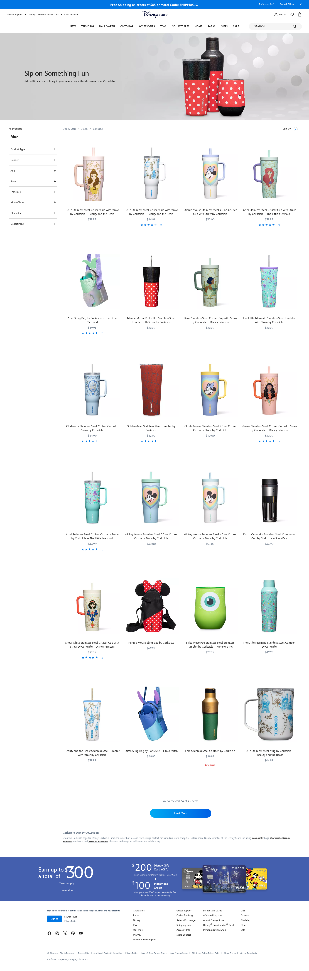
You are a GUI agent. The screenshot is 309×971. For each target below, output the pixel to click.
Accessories (146, 26)
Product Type (18, 149)
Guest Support (15, 14)
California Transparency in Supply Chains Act (67, 959)
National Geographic (144, 939)
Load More (180, 813)
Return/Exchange (185, 920)
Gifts (224, 26)
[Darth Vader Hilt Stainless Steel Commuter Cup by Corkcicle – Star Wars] (269, 498)
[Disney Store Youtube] (81, 933)
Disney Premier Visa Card (218, 925)
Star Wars (138, 929)
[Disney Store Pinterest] (73, 933)
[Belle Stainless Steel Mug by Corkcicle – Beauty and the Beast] (269, 714)
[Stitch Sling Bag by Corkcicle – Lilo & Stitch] (151, 714)
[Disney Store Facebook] (49, 933)
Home (198, 26)
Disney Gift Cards (212, 910)
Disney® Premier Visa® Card (43, 14)
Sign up (54, 919)
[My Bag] (300, 14)
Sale (236, 26)
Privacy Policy (70, 921)
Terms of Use (84, 953)
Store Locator (70, 14)
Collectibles (180, 26)
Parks (211, 26)
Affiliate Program (212, 915)
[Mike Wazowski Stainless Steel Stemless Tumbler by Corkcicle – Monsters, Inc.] (210, 606)
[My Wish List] (292, 14)
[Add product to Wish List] (118, 142)
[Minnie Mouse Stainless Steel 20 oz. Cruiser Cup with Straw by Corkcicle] (210, 390)
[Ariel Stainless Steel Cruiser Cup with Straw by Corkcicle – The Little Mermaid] (269, 173)
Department (17, 223)
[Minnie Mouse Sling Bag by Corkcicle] (151, 606)
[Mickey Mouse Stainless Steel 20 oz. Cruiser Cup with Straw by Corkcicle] (151, 498)
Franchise (16, 191)
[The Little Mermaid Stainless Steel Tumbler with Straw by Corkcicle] (269, 281)
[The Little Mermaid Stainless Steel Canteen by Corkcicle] (269, 606)
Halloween (107, 26)
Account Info (183, 929)
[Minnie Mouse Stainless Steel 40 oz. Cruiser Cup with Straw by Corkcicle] (210, 173)
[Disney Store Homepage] (155, 14)
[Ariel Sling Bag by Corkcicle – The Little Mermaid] (92, 281)
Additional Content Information (108, 953)
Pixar (135, 925)
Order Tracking (184, 915)
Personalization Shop (214, 929)
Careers (245, 915)
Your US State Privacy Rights (153, 953)
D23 (243, 910)
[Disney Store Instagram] (57, 933)
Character (16, 213)
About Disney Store (213, 920)
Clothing (126, 26)
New (73, 26)
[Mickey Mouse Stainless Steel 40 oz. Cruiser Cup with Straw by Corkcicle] (210, 498)
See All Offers (287, 4)
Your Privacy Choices (179, 953)
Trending (87, 26)
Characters (139, 910)
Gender (15, 160)
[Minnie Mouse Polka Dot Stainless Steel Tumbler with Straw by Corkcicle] (151, 281)
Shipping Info (183, 925)
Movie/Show (17, 202)
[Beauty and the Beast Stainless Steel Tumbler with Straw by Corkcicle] (92, 714)
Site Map (245, 920)
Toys (163, 26)
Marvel (137, 934)
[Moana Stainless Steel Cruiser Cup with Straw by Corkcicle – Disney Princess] (269, 390)
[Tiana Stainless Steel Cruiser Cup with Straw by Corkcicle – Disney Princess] (210, 281)
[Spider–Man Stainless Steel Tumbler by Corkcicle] (151, 390)
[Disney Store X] (65, 933)
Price (13, 181)
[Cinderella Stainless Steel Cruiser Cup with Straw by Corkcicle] (92, 390)
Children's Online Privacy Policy (206, 953)
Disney (136, 920)
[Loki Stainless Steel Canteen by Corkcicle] (210, 714)
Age (13, 170)
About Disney (230, 953)
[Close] (300, 6)
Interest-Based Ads (248, 953)
